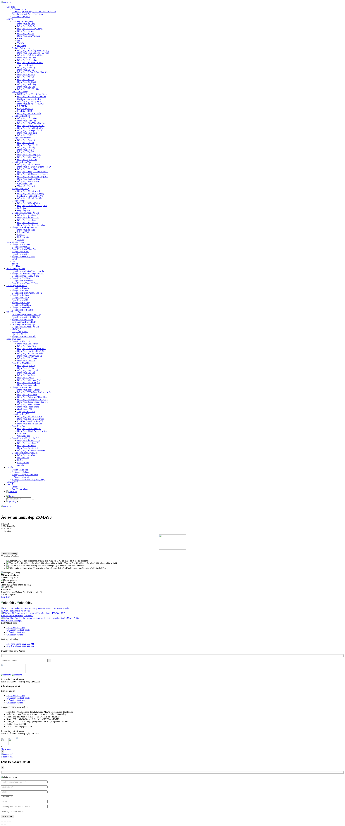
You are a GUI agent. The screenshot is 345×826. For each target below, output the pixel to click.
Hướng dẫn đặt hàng (20, 472)
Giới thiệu (10, 7)
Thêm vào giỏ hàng (9, 554)
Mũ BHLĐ (22, 106)
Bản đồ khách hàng (20, 489)
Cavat (19, 38)
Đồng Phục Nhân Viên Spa (29, 203)
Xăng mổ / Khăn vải (26, 186)
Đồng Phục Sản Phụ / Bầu (28, 179)
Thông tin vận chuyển (15, 627)
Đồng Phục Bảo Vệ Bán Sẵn (29, 198)
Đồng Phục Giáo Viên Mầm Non (31, 123)
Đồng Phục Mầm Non (26, 121)
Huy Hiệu (21, 45)
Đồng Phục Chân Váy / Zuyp (29, 28)
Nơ (18, 41)
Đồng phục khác (13, 339)
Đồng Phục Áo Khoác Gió (28, 215)
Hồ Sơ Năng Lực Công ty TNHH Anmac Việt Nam (34, 12)
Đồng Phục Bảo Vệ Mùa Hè (29, 191)
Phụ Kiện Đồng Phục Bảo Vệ (30, 196)
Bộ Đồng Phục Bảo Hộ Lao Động (32, 94)
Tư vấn (9, 467)
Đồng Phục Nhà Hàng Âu (28, 157)
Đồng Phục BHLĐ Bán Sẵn (29, 113)
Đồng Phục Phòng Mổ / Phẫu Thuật (32, 171)
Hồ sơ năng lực (54, 618)
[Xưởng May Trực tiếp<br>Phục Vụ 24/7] (24, 618)
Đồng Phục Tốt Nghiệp (27, 133)
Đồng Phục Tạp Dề (25, 152)
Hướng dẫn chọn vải (20, 477)
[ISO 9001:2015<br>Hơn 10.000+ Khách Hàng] (21, 613)
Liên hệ (9, 484)
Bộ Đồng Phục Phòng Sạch (29, 101)
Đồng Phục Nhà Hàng (26, 84)
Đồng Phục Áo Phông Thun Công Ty (33, 50)
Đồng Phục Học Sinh (21, 116)
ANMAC (48, 608)
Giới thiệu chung (19, 9)
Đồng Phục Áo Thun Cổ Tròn (30, 62)
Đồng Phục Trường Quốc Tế (29, 130)
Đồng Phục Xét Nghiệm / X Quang (32, 174)
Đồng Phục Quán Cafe (27, 159)
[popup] (7, 754)
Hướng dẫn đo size (20, 470)
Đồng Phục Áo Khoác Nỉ (28, 218)
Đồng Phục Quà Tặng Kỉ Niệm (30, 55)
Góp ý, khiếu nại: (20, 646)
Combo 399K (12, 482)
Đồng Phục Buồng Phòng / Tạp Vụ (32, 72)
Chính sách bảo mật (14, 635)
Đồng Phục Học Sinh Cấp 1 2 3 (30, 125)
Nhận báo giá (7, 757)
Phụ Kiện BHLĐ (24, 111)
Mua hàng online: (20, 644)
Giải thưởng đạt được (21, 16)
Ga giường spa (23, 210)
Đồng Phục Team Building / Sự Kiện (33, 53)
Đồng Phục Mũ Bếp (25, 150)
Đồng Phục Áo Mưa (26, 230)
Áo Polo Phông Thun (21, 48)
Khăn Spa (21, 208)
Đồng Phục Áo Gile (25, 33)
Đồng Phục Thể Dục (26, 135)
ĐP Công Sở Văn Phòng (22, 21)
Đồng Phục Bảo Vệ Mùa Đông (30, 193)
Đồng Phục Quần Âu (26, 26)
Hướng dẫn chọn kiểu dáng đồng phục (28, 479)
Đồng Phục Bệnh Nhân (27, 169)
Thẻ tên (20, 43)
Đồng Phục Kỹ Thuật (26, 82)
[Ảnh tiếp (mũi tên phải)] (5, 824)
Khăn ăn (21, 234)
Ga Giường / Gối (24, 184)
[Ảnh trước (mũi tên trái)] (2, 824)
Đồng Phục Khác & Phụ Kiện (24, 227)
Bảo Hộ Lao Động (20, 91)
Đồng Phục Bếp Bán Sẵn (28, 89)
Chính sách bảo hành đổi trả (18, 630)
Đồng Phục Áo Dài (25, 79)
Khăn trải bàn (23, 237)
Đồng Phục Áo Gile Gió (27, 222)
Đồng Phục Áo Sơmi (26, 24)
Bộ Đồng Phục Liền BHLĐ (29, 99)
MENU (9, 19)
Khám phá (25, 611)
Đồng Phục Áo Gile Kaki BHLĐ (31, 96)
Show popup (6, 749)
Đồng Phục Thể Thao (26, 58)
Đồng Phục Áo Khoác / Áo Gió (30, 104)
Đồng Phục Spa (18, 201)
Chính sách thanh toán (15, 632)
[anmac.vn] (6, 2)
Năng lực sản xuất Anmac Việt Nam (27, 14)
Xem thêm (5, 597)
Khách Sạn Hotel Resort (22, 65)
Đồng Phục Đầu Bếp (26, 87)
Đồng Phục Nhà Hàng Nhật (29, 155)
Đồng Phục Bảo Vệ (25, 77)
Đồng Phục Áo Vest (25, 31)
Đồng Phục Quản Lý (26, 67)
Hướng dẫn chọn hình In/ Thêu (25, 474)
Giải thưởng (46, 613)
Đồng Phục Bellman (26, 75)
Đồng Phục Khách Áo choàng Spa (32, 205)
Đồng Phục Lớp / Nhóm (27, 60)
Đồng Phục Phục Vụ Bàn (28, 145)
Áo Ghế (20, 239)
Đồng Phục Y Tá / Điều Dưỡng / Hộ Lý (34, 167)
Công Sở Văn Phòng (15, 242)
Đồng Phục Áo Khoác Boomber (31, 225)
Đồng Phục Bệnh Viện (21, 162)
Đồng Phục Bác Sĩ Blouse (28, 164)
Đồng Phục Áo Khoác (26, 220)
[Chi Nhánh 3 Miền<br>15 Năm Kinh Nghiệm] (22, 608)
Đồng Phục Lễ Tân (25, 70)
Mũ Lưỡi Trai (23, 232)
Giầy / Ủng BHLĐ (25, 108)
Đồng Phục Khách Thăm (28, 181)
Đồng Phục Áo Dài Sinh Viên (30, 128)
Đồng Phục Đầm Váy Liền (28, 36)
